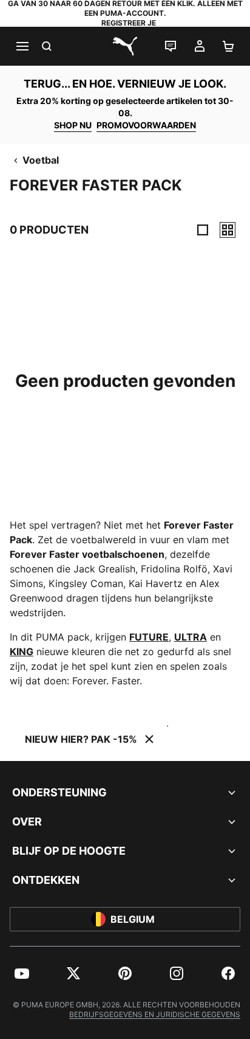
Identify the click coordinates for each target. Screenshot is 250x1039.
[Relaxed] (227, 230)
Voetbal (40, 160)
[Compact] (203, 230)
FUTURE (149, 637)
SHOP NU (73, 125)
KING (21, 651)
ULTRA (190, 637)
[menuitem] (22, 973)
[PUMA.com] (125, 46)
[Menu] (22, 46)
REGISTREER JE (128, 22)
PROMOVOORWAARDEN (146, 125)
